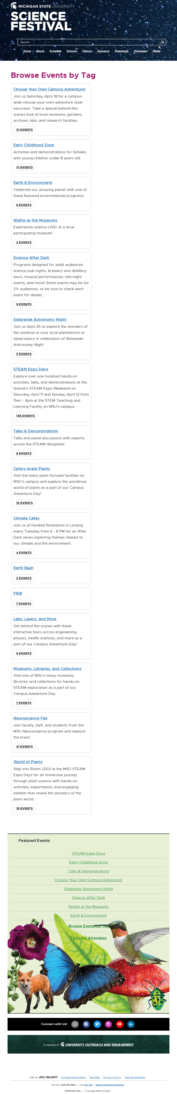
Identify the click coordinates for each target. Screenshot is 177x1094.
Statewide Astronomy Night (39, 319)
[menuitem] (75, 1024)
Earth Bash (23, 567)
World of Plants (28, 761)
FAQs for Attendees (88, 938)
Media (156, 51)
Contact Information (73, 1077)
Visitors (87, 51)
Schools (72, 51)
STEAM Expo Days (30, 369)
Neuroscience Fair (30, 718)
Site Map (94, 1077)
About (40, 51)
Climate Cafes (26, 518)
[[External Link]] (88, 1066)
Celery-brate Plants (31, 468)
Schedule (55, 51)
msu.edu (88, 1084)
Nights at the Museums (35, 220)
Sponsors (103, 51)
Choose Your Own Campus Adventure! (49, 89)
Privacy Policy (112, 1077)
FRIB (17, 593)
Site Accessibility (135, 1077)
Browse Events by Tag (88, 926)
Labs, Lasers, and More (35, 618)
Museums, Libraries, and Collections (47, 668)
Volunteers (140, 51)
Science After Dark (31, 257)
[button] (24, 129)
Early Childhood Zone (33, 144)
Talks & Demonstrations (35, 431)
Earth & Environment (32, 182)
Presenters (121, 51)
